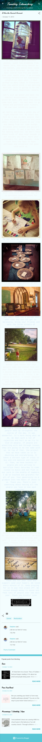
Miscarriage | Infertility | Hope (13, 711)
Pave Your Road (7, 687)
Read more (36, 681)
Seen (3, 664)
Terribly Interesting (20, 4)
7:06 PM (12, 633)
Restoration (18, 618)
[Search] (39, 4)
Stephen (12, 627)
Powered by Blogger (22, 738)
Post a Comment (9, 650)
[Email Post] (7, 614)
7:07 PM (12, 645)
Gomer (9, 618)
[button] (39, 13)
